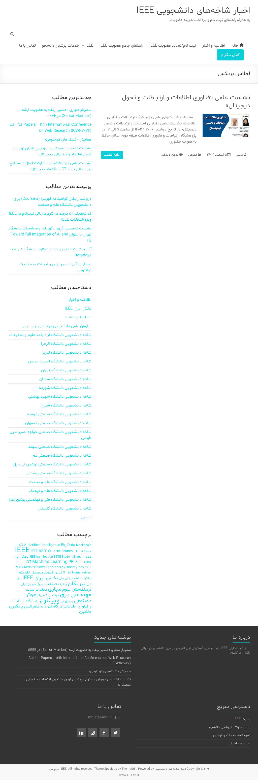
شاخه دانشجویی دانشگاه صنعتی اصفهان (58, 423)
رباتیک (62, 584)
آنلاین (58, 572)
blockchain (83, 545)
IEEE (89, 45)
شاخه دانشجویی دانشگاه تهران (66, 370)
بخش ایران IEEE (78, 308)
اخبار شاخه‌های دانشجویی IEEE (193, 11)
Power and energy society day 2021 (64, 567)
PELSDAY (85, 562)
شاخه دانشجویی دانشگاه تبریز (66, 352)
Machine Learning (50, 562)
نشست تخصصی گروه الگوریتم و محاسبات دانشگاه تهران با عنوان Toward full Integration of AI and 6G (50, 234)
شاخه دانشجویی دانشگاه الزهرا (66, 344)
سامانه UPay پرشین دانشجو (229, 727)
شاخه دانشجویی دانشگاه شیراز (66, 405)
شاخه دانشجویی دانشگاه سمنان (65, 379)
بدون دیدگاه (170, 154)
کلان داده (46, 606)
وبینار (51, 600)
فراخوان (25, 584)
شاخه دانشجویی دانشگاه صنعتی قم (62, 455)
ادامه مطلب (112, 154)
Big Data (68, 545)
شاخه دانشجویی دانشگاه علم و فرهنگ (60, 491)
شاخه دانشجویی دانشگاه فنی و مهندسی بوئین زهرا (50, 499)
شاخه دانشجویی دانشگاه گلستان (64, 508)
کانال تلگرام (230, 55)
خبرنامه (86, 584)
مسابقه (30, 590)
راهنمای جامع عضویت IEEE (121, 45)
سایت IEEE (242, 719)
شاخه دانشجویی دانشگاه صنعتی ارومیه (59, 414)
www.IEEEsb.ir (129, 775)
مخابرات (41, 589)
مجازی (54, 589)
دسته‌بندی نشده (78, 317)
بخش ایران (65, 579)
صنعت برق (47, 584)
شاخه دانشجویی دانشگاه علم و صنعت (60, 482)
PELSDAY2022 (25, 567)
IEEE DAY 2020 (82, 551)
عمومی (192, 154)
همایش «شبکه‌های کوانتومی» (67, 139)
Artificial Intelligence (44, 545)
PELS (73, 562)
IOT (28, 562)
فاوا (33, 584)
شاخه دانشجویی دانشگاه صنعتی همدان (59, 473)
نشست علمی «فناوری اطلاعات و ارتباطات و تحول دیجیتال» (186, 101)
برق (19, 578)
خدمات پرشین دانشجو (60, 45)
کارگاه (57, 606)
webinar (86, 573)
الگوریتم (24, 572)
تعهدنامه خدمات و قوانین (231, 735)
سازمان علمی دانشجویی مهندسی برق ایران (57, 326)
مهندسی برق (75, 595)
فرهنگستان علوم (76, 589)
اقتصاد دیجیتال (42, 572)
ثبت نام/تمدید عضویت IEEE (172, 45)
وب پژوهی (66, 601)
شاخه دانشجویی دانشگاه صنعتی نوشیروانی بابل (52, 464)
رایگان (74, 584)
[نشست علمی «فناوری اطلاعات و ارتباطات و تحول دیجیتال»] (226, 117)
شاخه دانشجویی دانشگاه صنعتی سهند (59, 447)
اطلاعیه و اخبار (213, 45)
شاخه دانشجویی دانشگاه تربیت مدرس (59, 361)
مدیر (239, 154)
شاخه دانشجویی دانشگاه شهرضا (65, 388)
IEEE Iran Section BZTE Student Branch (56, 557)
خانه (235, 45)
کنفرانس (32, 606)
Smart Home (72, 572)
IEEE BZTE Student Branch (52, 551)
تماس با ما (27, 45)
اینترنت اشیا (81, 578)
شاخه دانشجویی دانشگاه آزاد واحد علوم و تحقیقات (50, 335)
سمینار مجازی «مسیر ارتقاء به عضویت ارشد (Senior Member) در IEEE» (79, 650)
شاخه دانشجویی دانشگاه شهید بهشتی (59, 396)
